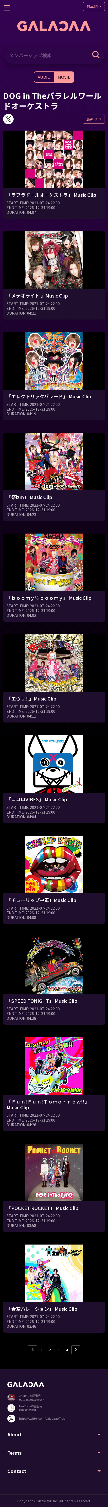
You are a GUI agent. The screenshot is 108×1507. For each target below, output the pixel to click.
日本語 (92, 6)
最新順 (92, 119)
